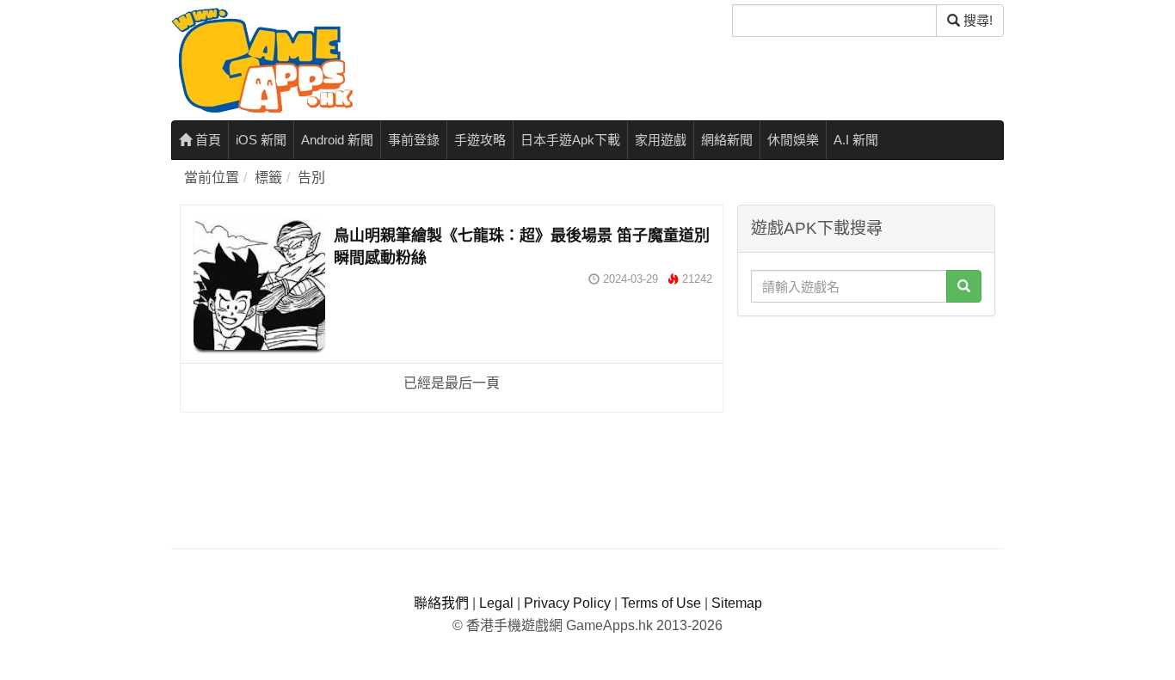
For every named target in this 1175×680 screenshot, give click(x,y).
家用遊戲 (660, 139)
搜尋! (976, 20)
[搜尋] (963, 286)
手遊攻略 (480, 139)
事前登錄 (414, 139)
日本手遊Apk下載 (570, 139)
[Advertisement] (866, 432)
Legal (496, 603)
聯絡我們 (441, 603)
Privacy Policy (567, 603)
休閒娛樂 (793, 139)
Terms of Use (661, 603)
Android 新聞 (337, 139)
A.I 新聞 (856, 139)
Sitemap (736, 603)
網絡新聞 (727, 139)
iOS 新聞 (261, 139)
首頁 (206, 139)
